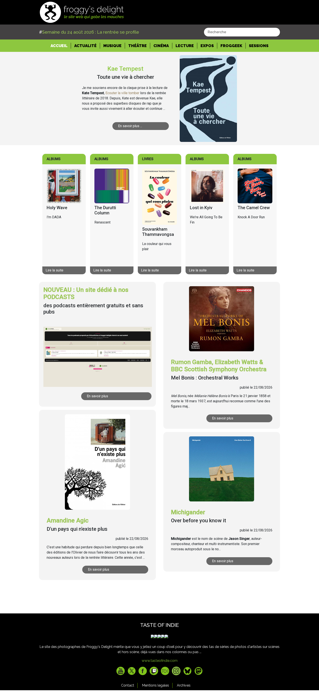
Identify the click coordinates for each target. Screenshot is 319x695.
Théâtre (137, 45)
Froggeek (231, 45)
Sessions (258, 45)
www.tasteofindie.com (160, 661)
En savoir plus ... (130, 126)
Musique (112, 45)
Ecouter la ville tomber (122, 93)
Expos (207, 45)
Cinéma (161, 45)
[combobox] (242, 32)
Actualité (85, 45)
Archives (184, 685)
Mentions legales (155, 685)
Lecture (185, 45)
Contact (127, 685)
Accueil (61, 45)
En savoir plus (97, 396)
